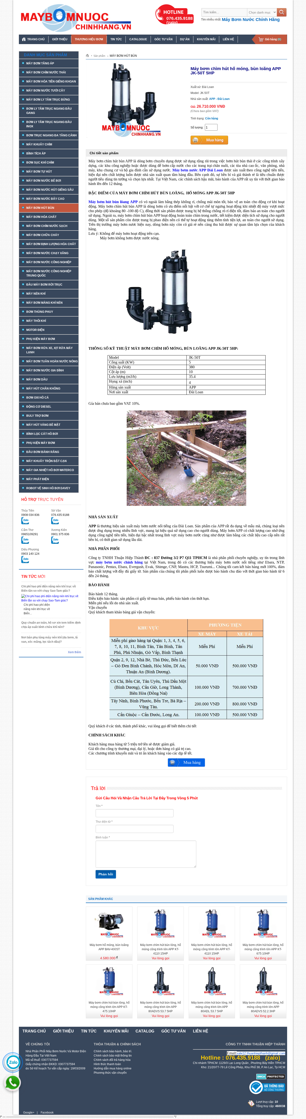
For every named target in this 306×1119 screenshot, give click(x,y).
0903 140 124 (30, 553)
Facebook (47, 1112)
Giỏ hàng (273, 39)
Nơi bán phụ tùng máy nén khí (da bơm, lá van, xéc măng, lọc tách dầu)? (49, 639)
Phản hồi (105, 874)
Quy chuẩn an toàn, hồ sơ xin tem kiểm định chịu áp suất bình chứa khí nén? (51, 625)
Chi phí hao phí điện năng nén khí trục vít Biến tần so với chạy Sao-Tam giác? (48, 588)
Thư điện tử (104, 821)
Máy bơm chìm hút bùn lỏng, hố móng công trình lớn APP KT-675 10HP (263, 949)
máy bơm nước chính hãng (119, 562)
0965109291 (29, 534)
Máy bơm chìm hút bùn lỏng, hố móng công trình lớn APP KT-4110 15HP (160, 949)
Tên (99, 806)
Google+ (28, 1112)
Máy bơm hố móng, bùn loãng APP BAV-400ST (109, 947)
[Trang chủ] (89, 55)
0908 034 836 (30, 515)
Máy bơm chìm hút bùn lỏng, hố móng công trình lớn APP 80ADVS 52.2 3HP (263, 1007)
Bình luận (103, 837)
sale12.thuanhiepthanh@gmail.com (261, 1053)
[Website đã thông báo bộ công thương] (267, 1093)
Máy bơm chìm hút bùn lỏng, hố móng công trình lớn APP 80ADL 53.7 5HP (211, 1007)
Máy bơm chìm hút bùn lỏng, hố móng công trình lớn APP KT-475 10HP (109, 1007)
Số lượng (197, 127)
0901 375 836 (60, 534)
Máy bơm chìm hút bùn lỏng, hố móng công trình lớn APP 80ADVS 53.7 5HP (160, 1007)
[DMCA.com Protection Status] (270, 1078)
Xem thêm (74, 652)
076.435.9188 (60, 515)
